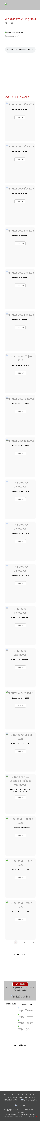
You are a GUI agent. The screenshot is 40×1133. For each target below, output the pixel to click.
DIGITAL (29, 1117)
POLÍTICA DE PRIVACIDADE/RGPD (19, 1098)
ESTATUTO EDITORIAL (14, 1097)
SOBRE (5, 1095)
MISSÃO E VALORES (29, 1095)
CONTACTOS (15, 1095)
